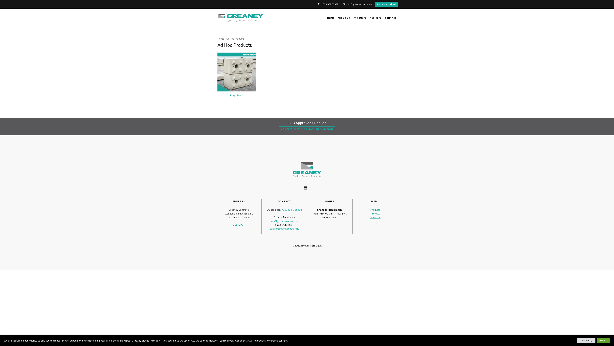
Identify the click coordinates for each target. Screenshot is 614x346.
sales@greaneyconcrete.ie (284, 228)
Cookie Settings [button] (586, 340)
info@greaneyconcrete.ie (284, 220)
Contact (391, 17)
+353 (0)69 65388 (292, 209)
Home (330, 17)
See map (238, 224)
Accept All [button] (603, 340)
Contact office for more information (307, 129)
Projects (376, 17)
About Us (344, 17)
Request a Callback (387, 4)
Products (360, 17)
